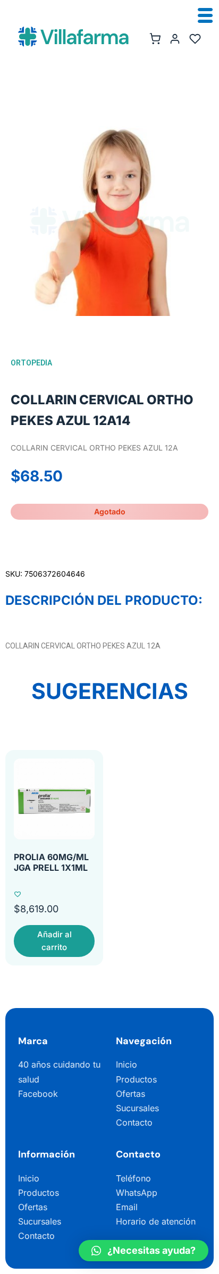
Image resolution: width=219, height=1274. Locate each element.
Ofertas (130, 1093)
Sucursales (137, 1108)
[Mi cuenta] (175, 39)
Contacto (134, 1122)
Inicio (126, 1064)
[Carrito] (155, 39)
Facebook (38, 1093)
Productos (136, 1079)
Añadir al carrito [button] (54, 940)
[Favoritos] (195, 39)
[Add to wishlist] (17, 894)
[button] (143, 1250)
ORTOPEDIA (31, 363)
